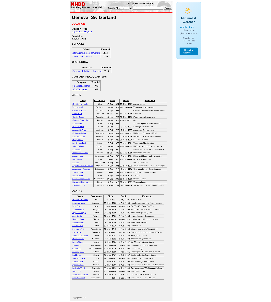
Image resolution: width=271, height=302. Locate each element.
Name (83, 100)
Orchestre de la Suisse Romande (86, 71)
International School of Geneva (86, 53)
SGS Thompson (79, 89)
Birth (112, 100)
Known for (150, 100)
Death (126, 100)
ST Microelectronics (81, 86)
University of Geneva (82, 56)
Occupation (99, 100)
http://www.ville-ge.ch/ (82, 31)
